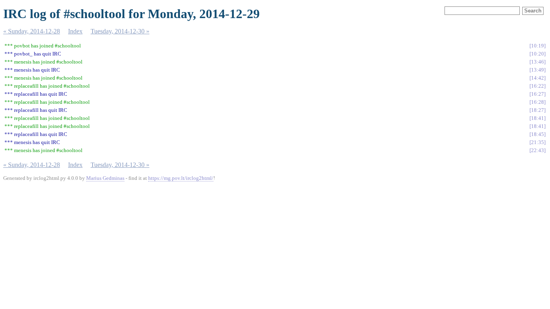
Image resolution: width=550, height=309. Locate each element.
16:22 (537, 86)
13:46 (537, 62)
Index (75, 31)
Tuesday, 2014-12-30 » (120, 31)
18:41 (537, 118)
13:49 (537, 70)
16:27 (537, 94)
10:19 (537, 46)
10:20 (537, 54)
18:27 (537, 110)
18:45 (537, 134)
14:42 (537, 78)
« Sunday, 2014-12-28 (31, 31)
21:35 (537, 142)
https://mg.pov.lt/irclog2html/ (180, 178)
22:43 (537, 150)
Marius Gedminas (105, 178)
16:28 (537, 102)
